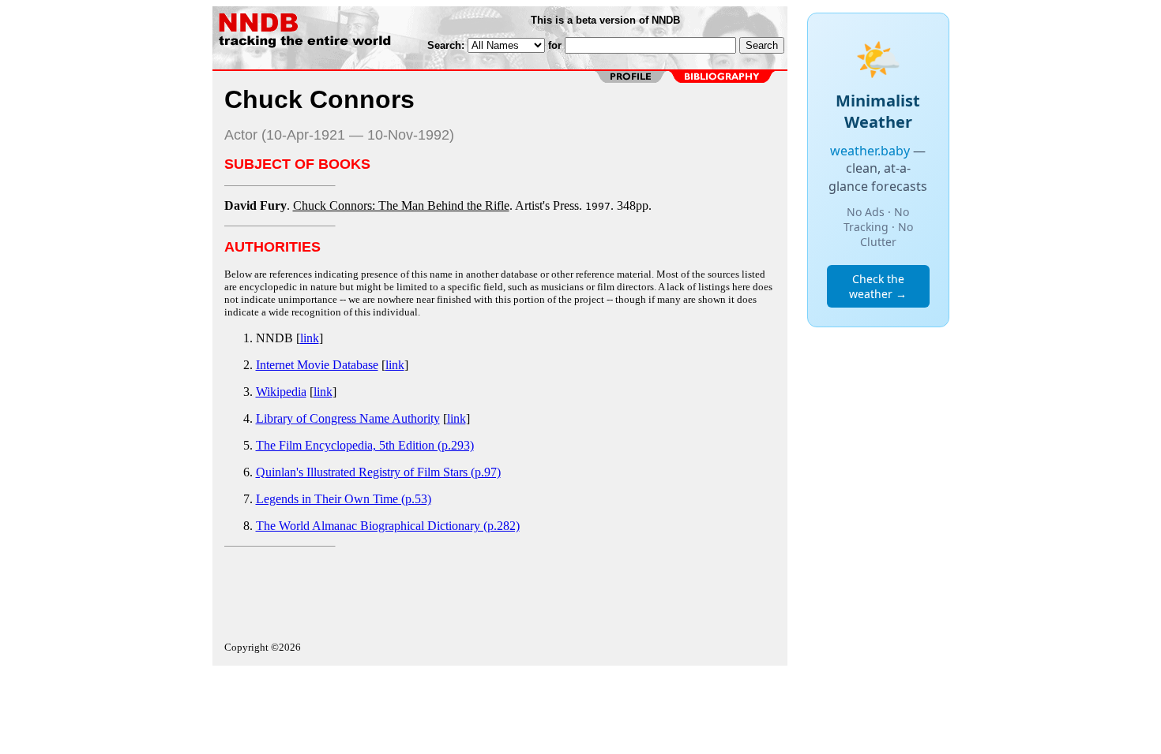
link (309, 338)
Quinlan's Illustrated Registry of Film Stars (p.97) (378, 472)
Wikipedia (281, 391)
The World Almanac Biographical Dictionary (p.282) (388, 525)
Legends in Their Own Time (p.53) (343, 499)
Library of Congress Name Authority (348, 418)
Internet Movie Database (317, 364)
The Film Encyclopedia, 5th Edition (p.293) (365, 445)
